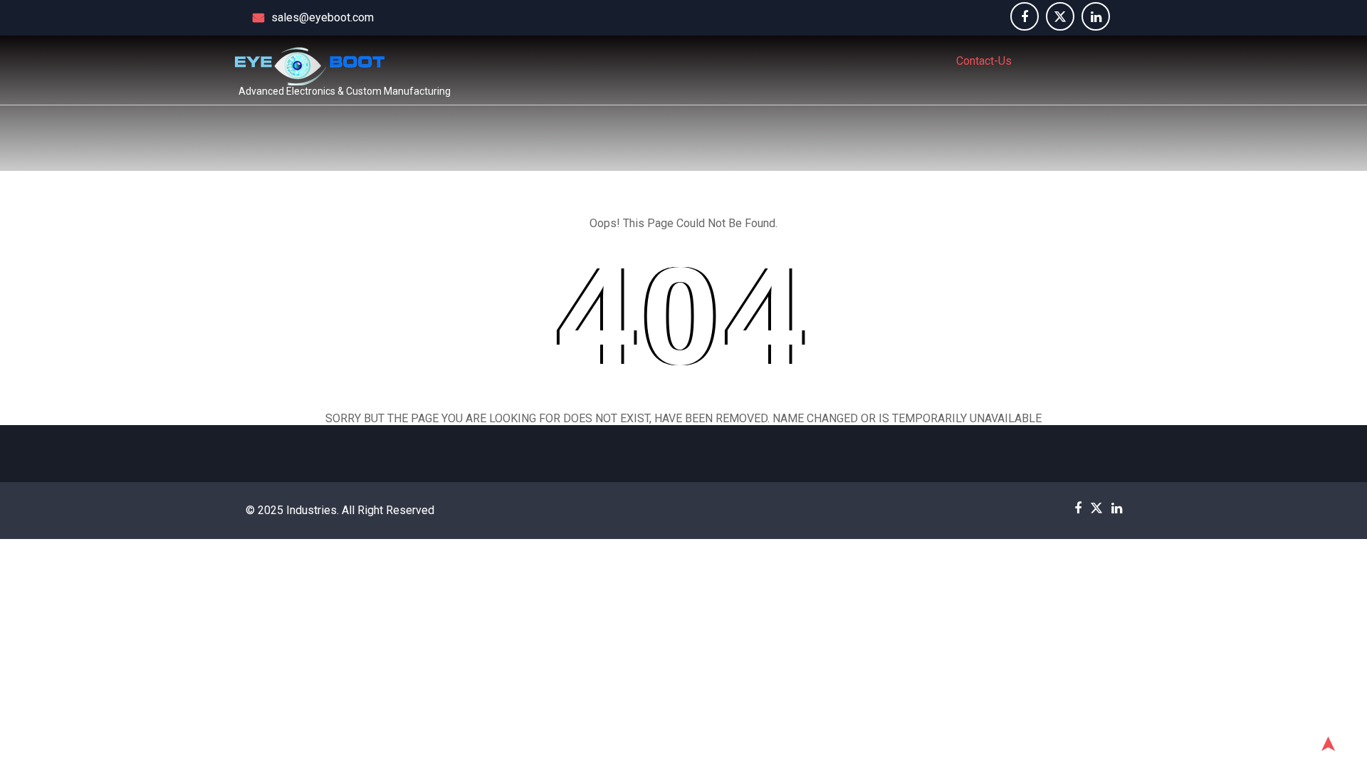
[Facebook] (1024, 16)
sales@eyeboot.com (322, 17)
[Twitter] (1060, 16)
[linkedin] (1095, 16)
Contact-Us (984, 61)
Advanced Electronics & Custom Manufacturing (345, 91)
